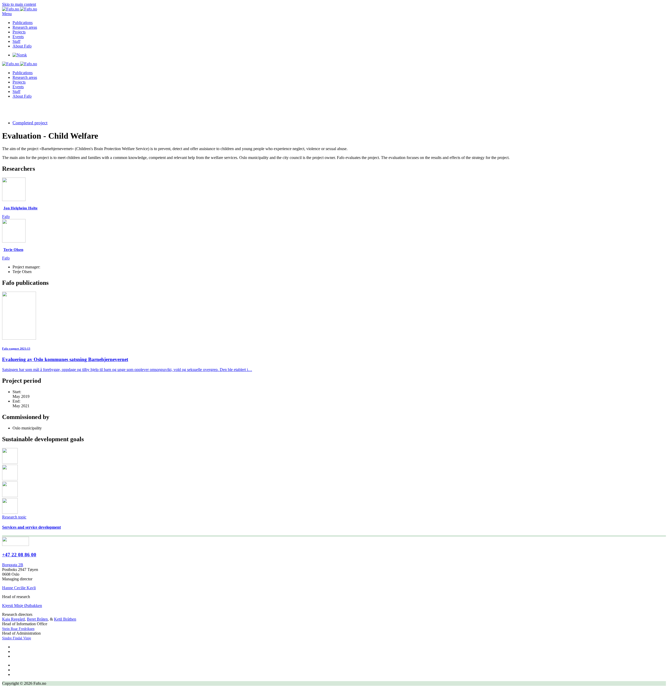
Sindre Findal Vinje (16, 638)
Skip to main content (19, 4)
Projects (19, 32)
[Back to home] (19, 9)
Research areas (25, 27)
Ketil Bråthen (65, 619)
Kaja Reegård (13, 619)
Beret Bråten (37, 619)
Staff (16, 41)
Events (18, 36)
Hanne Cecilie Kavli (19, 588)
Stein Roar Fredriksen (18, 629)
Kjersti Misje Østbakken (22, 605)
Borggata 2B (12, 565)
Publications (23, 22)
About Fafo (22, 46)
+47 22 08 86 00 (19, 554)
